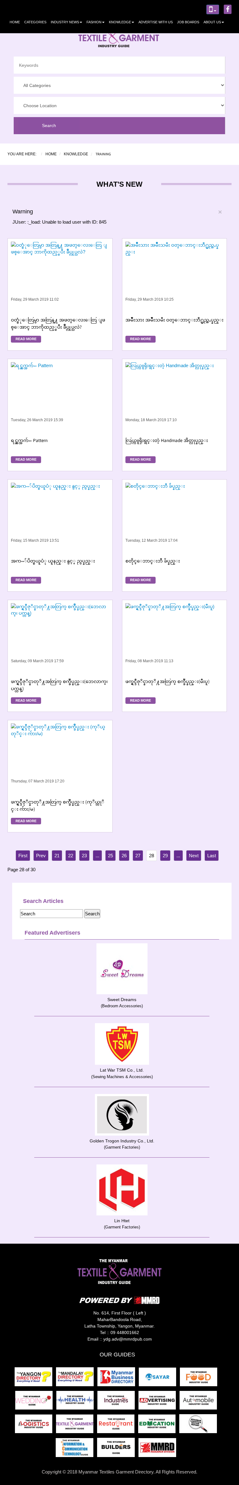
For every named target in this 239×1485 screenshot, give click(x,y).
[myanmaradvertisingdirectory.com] (159, 1402)
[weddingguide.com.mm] (35, 1402)
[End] (211, 855)
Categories (35, 22)
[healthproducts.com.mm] (76, 1402)
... (97, 855)
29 (165, 855)
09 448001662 (124, 1332)
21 (56, 855)
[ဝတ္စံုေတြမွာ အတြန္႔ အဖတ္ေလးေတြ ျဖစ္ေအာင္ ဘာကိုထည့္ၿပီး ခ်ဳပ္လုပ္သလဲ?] (60, 277)
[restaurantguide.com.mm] (117, 1425)
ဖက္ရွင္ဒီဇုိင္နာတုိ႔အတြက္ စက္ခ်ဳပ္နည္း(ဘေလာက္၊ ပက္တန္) (59, 686)
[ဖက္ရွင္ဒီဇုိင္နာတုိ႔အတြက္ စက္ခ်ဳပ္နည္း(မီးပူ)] (174, 639)
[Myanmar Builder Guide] (117, 1449)
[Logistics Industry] (199, 1425)
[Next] (193, 855)
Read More (26, 339)
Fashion (94, 22)
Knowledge (120, 22)
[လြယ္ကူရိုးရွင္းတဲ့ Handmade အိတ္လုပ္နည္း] (174, 398)
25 (110, 855)
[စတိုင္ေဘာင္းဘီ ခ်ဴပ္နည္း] (174, 518)
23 (84, 855)
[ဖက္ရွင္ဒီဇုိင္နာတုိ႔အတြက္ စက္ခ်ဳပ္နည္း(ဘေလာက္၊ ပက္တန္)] (60, 639)
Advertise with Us (155, 22)
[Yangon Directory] (35, 1378)
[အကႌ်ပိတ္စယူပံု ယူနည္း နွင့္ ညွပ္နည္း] (60, 518)
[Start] (23, 855)
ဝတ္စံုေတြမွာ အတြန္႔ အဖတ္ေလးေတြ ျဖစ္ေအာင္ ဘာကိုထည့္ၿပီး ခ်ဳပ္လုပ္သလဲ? (58, 324)
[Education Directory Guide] (158, 1425)
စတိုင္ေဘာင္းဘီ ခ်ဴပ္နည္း (152, 562)
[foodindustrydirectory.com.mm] (200, 1378)
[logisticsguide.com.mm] (35, 1425)
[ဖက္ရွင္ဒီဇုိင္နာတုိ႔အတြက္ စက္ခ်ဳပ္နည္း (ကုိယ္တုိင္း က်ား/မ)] (60, 759)
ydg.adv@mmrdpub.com (127, 1339)
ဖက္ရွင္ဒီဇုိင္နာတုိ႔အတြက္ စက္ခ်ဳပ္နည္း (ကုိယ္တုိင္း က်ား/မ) (57, 806)
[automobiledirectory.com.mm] (199, 1402)
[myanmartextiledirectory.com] (76, 1425)
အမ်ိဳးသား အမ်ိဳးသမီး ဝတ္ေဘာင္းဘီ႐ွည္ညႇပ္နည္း (174, 321)
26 (124, 855)
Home (15, 22)
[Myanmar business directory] (118, 1378)
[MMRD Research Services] (158, 1449)
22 (70, 855)
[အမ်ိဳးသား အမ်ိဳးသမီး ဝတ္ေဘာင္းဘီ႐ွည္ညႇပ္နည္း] (174, 277)
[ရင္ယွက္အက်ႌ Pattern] (60, 398)
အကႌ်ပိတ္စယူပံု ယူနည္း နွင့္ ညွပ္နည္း (53, 562)
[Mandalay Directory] (76, 1378)
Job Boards (188, 22)
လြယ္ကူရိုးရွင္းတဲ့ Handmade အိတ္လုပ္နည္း (166, 441)
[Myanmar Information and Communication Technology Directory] (76, 1449)
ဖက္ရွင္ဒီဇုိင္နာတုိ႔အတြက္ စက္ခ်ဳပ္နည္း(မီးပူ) (167, 682)
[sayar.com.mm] (159, 1378)
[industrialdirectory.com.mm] (117, 1402)
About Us (212, 22)
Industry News (65, 22)
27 (137, 855)
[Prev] (41, 855)
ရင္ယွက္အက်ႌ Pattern (29, 441)
